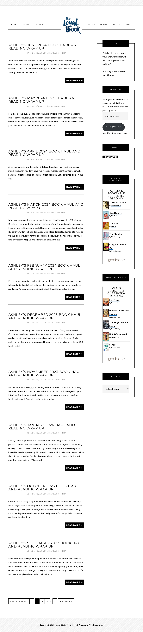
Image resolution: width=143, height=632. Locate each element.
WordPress (93, 625)
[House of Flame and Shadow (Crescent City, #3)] (106, 316)
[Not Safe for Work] (106, 340)
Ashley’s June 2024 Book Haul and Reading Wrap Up (44, 46)
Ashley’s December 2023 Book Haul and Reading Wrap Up (44, 316)
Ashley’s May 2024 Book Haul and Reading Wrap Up (43, 100)
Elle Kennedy (115, 237)
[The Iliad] (106, 229)
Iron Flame (114, 300)
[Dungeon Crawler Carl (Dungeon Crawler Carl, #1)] (106, 250)
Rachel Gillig (115, 329)
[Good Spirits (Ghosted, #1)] (106, 218)
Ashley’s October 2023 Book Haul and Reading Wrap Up (43, 487)
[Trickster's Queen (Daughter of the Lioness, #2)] (106, 208)
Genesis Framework (80, 625)
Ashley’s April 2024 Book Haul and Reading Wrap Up (44, 153)
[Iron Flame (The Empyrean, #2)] (106, 305)
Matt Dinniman (116, 251)
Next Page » (65, 601)
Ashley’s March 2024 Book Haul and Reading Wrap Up (46, 206)
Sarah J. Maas (115, 317)
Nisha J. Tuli (115, 337)
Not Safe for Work (118, 334)
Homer (113, 226)
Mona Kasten (115, 347)
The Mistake (115, 234)
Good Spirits (115, 213)
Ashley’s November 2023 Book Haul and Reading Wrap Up (45, 373)
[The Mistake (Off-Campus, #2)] (106, 239)
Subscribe (113, 127)
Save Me (113, 344)
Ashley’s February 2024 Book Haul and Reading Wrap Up (44, 267)
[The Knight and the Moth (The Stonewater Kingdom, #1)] (106, 328)
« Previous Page (19, 601)
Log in (101, 625)
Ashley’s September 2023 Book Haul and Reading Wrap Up (45, 544)
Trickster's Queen (118, 202)
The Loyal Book (71, 24)
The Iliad (113, 223)
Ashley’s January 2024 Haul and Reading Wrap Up (41, 426)
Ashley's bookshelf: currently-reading (116, 194)
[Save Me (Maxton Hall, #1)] (106, 350)
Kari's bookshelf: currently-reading (116, 292)
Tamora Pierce (116, 205)
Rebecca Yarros (116, 303)
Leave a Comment (57, 53)
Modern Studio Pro (62, 625)
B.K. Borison (115, 216)
